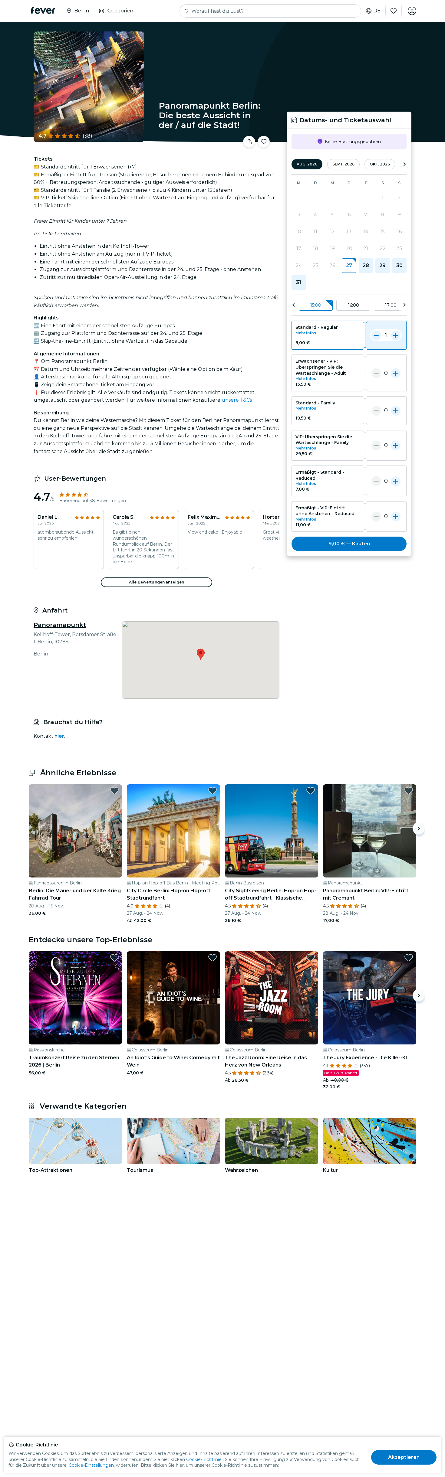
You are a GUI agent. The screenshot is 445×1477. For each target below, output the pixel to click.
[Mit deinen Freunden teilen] (249, 142)
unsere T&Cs (237, 400)
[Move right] (419, 828)
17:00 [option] (391, 305)
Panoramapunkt (60, 625)
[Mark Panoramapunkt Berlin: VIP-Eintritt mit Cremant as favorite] (409, 791)
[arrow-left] (294, 305)
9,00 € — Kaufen (349, 544)
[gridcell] (349, 265)
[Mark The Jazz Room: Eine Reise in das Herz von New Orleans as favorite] (311, 958)
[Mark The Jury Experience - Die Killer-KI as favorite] (409, 958)
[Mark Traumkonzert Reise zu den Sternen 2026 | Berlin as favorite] (114, 958)
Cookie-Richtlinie (204, 1459)
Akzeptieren (404, 1457)
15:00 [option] (315, 305)
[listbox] (349, 305)
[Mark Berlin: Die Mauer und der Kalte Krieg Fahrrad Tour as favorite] (114, 791)
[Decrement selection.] (376, 335)
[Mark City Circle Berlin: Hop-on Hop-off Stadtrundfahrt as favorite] (212, 791)
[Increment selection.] (395, 335)
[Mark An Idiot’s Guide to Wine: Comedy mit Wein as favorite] (212, 958)
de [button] (377, 11)
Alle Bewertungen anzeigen (156, 582)
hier (59, 736)
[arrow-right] (404, 164)
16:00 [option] (353, 305)
